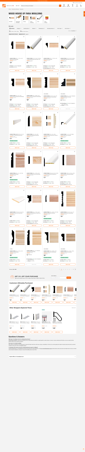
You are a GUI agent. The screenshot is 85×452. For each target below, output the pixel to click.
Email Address (53, 275)
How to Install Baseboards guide (46, 348)
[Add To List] (24, 37)
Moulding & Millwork (15, 9)
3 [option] (65, 269)
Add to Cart (17, 70)
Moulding (21, 9)
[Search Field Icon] (60, 6)
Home (10, 9)
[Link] (17, 54)
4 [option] (67, 269)
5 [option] (69, 269)
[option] (75, 269)
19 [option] (73, 269)
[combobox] (40, 6)
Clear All (27, 34)
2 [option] (63, 269)
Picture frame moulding (13, 340)
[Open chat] (84, 13)
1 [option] (61, 269)
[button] (72, 31)
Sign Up (68, 277)
